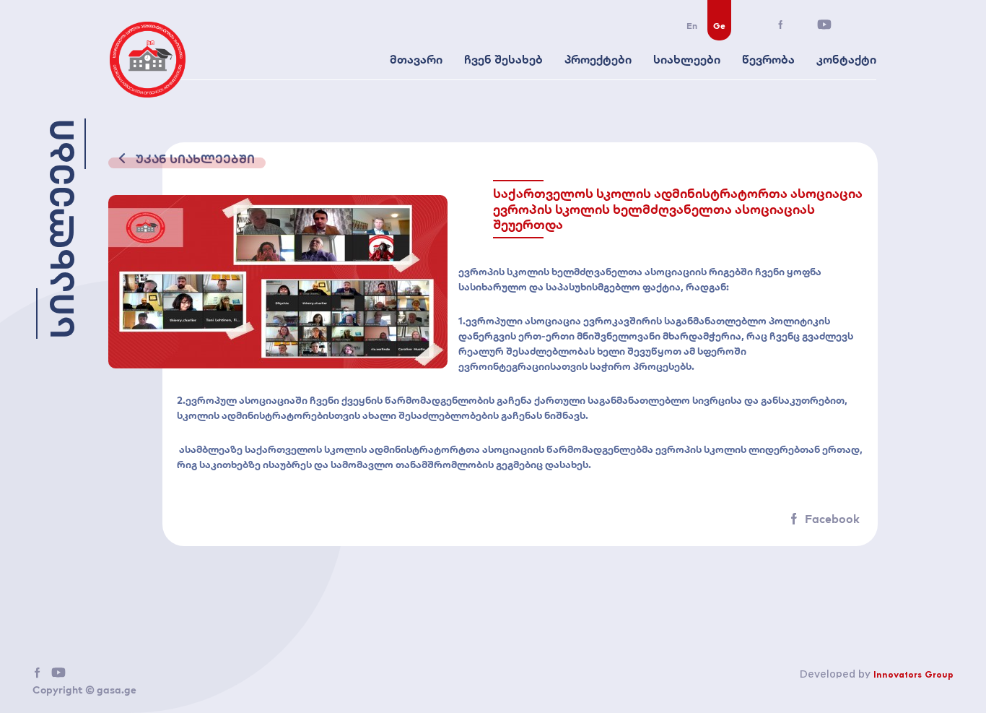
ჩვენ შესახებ (503, 59)
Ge (719, 25)
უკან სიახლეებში (194, 159)
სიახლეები (686, 59)
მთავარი (416, 59)
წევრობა (768, 59)
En (691, 25)
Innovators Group (913, 675)
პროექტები (598, 59)
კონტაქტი (846, 59)
